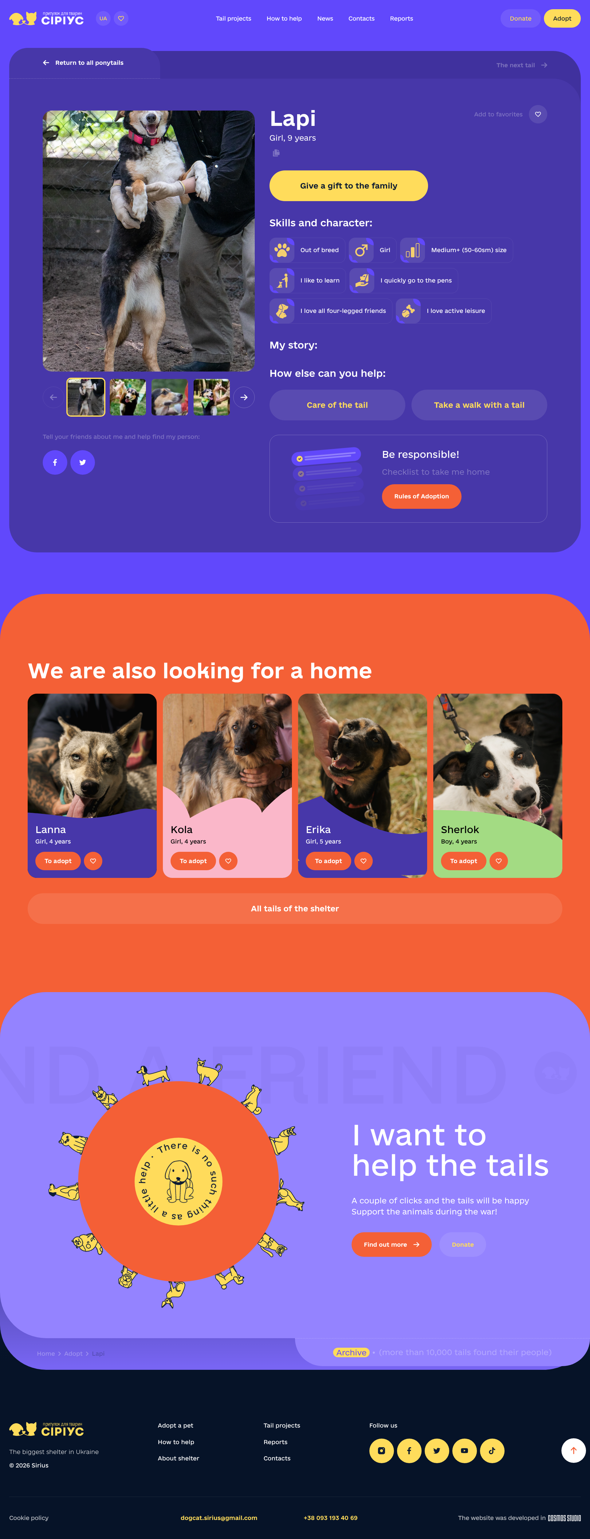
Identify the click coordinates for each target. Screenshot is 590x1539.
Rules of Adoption (421, 496)
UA (103, 18)
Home (46, 1353)
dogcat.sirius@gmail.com (219, 1517)
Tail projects (233, 18)
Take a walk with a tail (479, 404)
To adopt (58, 861)
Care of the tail (337, 404)
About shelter (178, 1458)
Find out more (385, 1244)
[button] (244, 397)
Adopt (562, 18)
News (325, 18)
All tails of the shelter (295, 908)
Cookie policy (29, 1517)
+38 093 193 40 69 (331, 1517)
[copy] (274, 153)
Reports (401, 18)
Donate (521, 18)
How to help (284, 18)
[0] (121, 18)
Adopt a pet (176, 1425)
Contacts (361, 18)
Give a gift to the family (349, 185)
